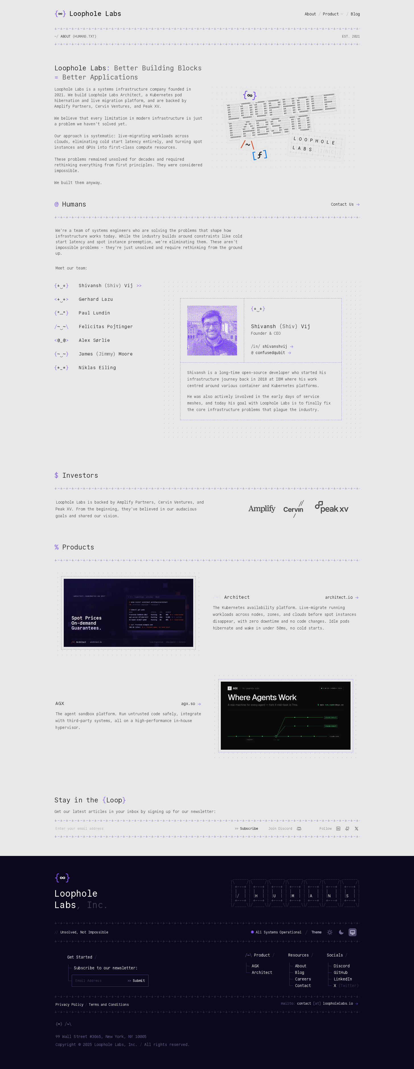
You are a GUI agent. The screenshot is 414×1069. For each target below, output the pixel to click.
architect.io (340, 597)
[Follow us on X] (356, 828)
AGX (255, 966)
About (310, 14)
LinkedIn (343, 979)
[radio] (330, 932)
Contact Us (343, 204)
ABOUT (78, 36)
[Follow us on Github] (347, 828)
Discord (342, 966)
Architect (262, 972)
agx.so (189, 703)
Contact (303, 985)
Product (331, 14)
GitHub (340, 972)
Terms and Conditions (109, 1004)
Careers (303, 979)
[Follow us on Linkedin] (338, 828)
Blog (355, 14)
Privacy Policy (69, 1004)
